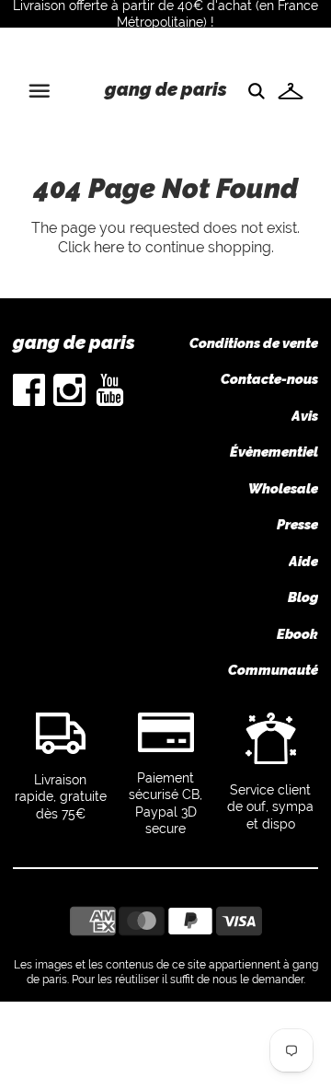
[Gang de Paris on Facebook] (29, 401)
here (109, 247)
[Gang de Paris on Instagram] (69, 401)
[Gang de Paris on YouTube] (110, 401)
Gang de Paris (166, 89)
